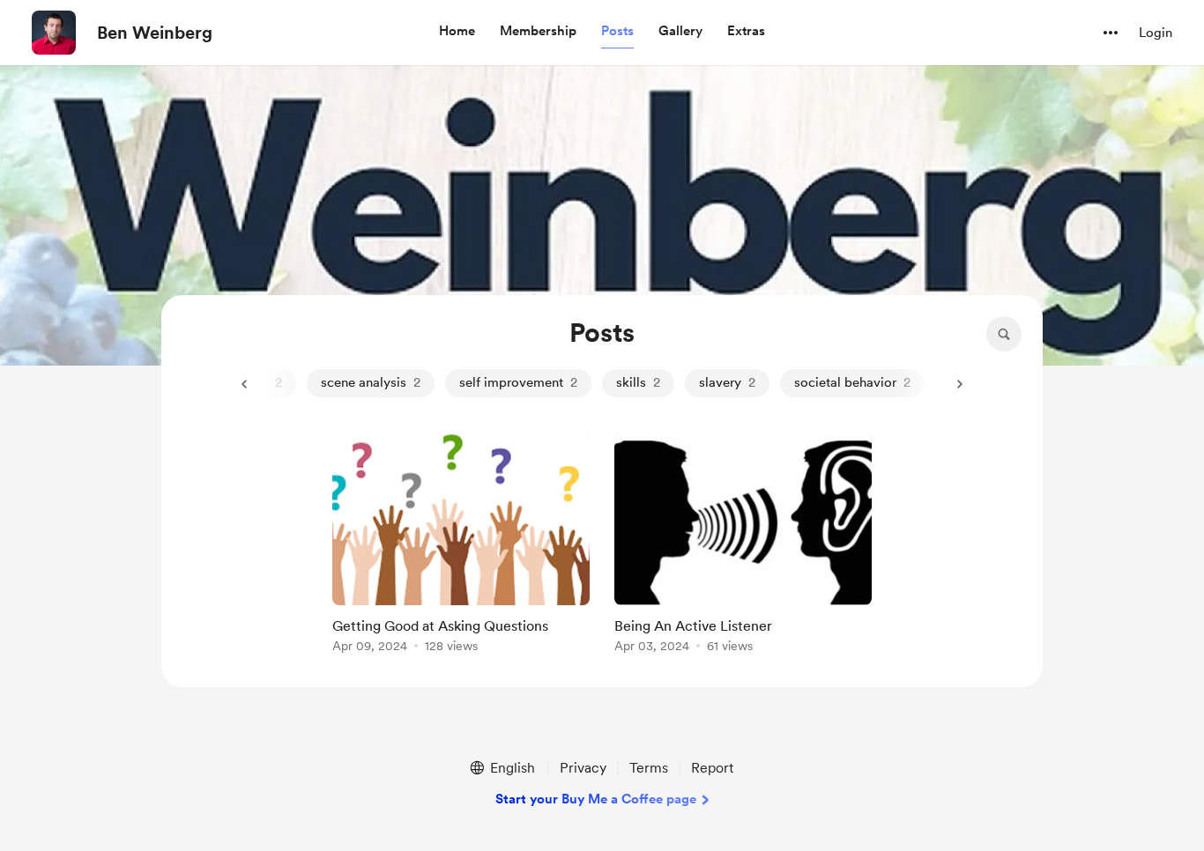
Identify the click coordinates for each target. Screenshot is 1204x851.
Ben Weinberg (154, 32)
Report (712, 767)
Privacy (583, 767)
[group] (461, 544)
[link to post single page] (461, 544)
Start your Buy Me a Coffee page (595, 799)
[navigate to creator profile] (54, 33)
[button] (457, 32)
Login (1155, 33)
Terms (648, 767)
